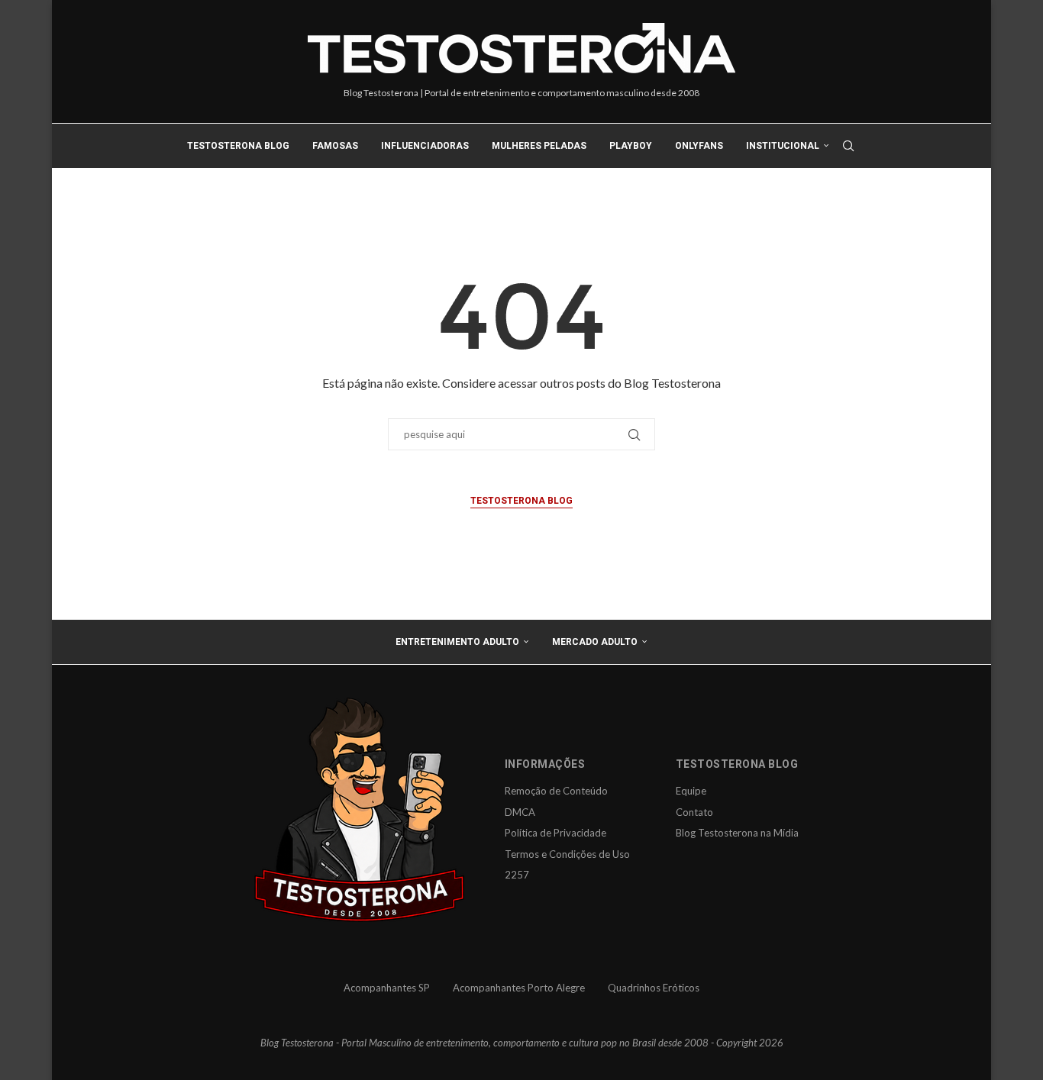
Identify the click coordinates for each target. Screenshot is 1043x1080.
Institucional (782, 145)
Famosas (335, 145)
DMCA (520, 812)
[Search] (848, 146)
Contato (694, 812)
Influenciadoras (425, 145)
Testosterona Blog (238, 145)
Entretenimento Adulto (457, 642)
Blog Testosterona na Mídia (737, 833)
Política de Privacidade (555, 833)
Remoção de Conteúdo (556, 791)
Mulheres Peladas (539, 145)
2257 (517, 875)
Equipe (691, 791)
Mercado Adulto (595, 642)
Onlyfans (699, 145)
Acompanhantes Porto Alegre (519, 988)
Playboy (630, 145)
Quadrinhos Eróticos (653, 988)
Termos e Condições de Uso (567, 854)
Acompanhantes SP (387, 988)
